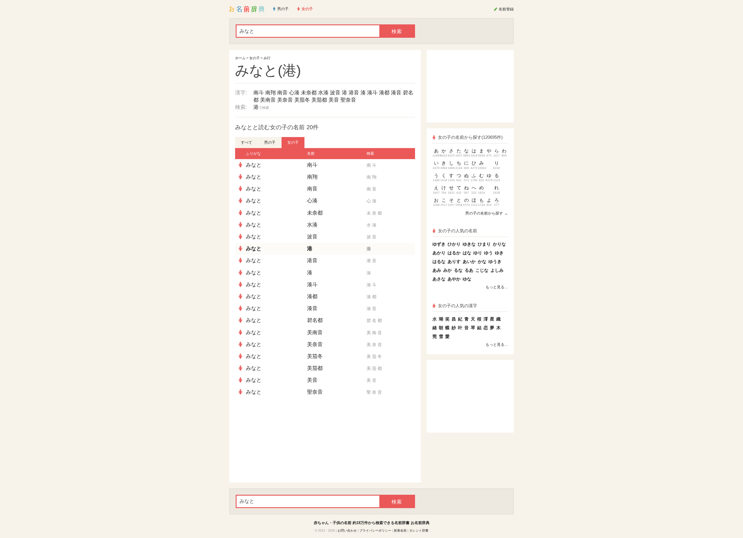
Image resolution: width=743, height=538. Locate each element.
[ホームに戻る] (247, 9)
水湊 (323, 93)
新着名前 (400, 530)
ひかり (454, 244)
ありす (454, 261)
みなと (254, 165)
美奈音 (285, 100)
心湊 (294, 93)
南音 (282, 93)
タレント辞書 (418, 530)
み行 (267, 58)
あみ (436, 270)
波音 (335, 93)
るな (458, 270)
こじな (481, 270)
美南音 (268, 100)
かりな (499, 244)
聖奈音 (348, 100)
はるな (439, 261)
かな (482, 261)
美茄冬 (302, 100)
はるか (454, 252)
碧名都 (315, 320)
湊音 (396, 93)
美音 (334, 100)
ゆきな (469, 244)
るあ (469, 270)
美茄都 (319, 100)
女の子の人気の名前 (457, 230)
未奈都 (309, 93)
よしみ (497, 270)
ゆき (499, 252)
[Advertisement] (278, 440)
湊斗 (372, 93)
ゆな (467, 278)
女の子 (254, 58)
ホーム (240, 58)
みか (447, 270)
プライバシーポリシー (375, 530)
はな (467, 252)
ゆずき (439, 244)
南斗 (258, 93)
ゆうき (495, 261)
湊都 (384, 93)
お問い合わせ (347, 530)
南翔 (270, 93)
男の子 (269, 142)
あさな (439, 278)
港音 (354, 93)
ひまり (484, 244)
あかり (439, 252)
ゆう (488, 252)
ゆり (477, 252)
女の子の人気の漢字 (457, 305)
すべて (246, 142)
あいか (469, 261)
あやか (454, 278)
